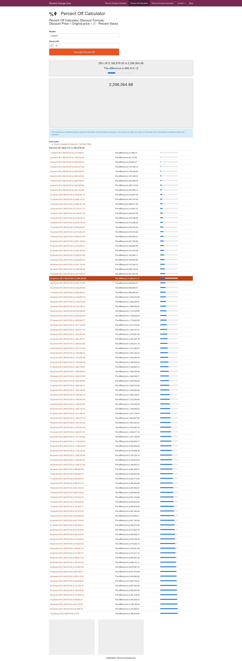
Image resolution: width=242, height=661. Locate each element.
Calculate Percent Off (84, 52)
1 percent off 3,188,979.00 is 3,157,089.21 (67, 152)
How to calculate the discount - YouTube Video (72, 144)
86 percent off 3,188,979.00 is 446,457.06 (67, 548)
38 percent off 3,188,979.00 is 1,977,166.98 (67, 325)
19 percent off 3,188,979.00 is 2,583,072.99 (67, 236)
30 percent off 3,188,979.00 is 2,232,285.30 (67, 287)
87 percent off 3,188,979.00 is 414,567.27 (67, 553)
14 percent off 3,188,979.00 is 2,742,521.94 (67, 213)
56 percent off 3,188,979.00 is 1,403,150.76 (67, 408)
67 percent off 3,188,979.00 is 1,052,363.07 (67, 460)
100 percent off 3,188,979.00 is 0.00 (64, 613)
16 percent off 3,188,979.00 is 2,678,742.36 (67, 222)
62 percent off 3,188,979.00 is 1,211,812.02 (67, 436)
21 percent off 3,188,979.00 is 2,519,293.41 (67, 246)
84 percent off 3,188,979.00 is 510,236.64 (67, 539)
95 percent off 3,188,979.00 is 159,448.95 (67, 590)
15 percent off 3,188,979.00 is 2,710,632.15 (67, 218)
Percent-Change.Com (60, 3)
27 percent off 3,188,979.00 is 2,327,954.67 (67, 273)
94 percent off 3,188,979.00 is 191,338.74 (67, 585)
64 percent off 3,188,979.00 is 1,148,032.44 (67, 446)
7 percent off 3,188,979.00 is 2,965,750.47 (67, 180)
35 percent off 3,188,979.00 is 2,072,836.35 (67, 311)
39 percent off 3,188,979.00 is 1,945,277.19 (67, 329)
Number (52, 31)
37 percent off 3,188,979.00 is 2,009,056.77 (67, 320)
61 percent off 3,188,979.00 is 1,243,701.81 (67, 432)
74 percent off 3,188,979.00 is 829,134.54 (67, 492)
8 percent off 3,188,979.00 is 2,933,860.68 (67, 185)
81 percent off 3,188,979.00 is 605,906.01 (67, 525)
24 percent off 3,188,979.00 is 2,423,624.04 (67, 259)
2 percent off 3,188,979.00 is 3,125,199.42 (67, 157)
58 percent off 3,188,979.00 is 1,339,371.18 (67, 418)
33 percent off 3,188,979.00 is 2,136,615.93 (67, 301)
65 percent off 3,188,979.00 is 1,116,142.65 (67, 450)
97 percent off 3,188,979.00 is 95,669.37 (66, 599)
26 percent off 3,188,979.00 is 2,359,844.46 (67, 269)
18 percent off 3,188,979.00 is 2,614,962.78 (67, 232)
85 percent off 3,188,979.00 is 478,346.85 (67, 543)
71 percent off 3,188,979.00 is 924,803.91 (67, 478)
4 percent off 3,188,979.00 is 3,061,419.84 (67, 166)
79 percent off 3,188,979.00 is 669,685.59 (67, 515)
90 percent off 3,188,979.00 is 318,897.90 (67, 567)
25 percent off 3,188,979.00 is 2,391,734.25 (67, 264)
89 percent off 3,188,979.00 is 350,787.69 (67, 562)
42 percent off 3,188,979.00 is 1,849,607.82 (67, 343)
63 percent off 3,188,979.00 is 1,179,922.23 (67, 441)
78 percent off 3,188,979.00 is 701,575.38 (67, 511)
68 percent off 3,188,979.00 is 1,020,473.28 (67, 464)
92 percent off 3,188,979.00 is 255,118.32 (67, 576)
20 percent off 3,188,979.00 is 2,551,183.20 (67, 241)
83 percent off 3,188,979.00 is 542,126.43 (67, 534)
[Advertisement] (121, 109)
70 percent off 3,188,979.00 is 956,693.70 (67, 474)
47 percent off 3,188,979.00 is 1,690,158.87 (67, 367)
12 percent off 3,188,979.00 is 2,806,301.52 (67, 204)
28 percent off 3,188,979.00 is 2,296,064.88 (68, 278)
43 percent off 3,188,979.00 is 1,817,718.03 (67, 348)
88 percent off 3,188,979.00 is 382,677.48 (67, 557)
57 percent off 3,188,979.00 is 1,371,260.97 (67, 413)
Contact (181, 3)
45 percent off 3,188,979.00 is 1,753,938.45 (67, 357)
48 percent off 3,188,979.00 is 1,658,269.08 (67, 371)
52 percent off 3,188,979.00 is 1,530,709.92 (67, 390)
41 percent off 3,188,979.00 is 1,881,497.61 (67, 339)
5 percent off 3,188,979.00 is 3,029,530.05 (67, 171)
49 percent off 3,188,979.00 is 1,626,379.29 (67, 376)
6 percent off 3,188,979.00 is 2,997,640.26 (67, 176)
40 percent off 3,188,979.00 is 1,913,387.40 (67, 334)
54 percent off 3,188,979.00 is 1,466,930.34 (67, 399)
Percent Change (116, 3)
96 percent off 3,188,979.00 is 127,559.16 (67, 595)
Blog (191, 3)
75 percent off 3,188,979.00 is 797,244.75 (67, 497)
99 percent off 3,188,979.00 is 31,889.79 (66, 609)
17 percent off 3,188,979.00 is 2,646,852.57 (67, 227)
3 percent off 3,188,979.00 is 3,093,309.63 (67, 162)
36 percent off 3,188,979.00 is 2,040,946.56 (67, 315)
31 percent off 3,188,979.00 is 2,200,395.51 (67, 292)
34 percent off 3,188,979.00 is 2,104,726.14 (67, 306)
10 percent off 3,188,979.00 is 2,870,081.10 (67, 194)
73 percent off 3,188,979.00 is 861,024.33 (67, 488)
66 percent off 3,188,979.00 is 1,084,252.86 (67, 455)
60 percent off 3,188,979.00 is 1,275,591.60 (67, 427)
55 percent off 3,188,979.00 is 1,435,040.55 (67, 404)
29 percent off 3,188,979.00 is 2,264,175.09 (67, 283)
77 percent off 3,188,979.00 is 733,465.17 (67, 506)
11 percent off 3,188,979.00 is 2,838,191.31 (67, 199)
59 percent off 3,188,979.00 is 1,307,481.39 (67, 422)
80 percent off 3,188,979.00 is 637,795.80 (67, 520)
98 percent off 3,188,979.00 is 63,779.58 (66, 604)
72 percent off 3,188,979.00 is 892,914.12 (67, 483)
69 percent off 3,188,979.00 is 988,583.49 (67, 469)
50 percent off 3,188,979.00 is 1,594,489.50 (67, 380)
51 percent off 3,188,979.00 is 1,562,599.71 (67, 385)
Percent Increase (163, 3)
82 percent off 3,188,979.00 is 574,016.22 (67, 529)
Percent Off (139, 3)
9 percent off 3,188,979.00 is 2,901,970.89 (67, 190)
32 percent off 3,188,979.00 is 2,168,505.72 (67, 297)
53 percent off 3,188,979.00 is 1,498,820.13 (67, 394)
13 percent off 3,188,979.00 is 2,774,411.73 (67, 208)
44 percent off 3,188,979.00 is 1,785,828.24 (67, 353)
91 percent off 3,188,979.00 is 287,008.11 (67, 571)
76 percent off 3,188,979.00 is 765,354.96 (67, 501)
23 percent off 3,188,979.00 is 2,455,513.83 (67, 255)
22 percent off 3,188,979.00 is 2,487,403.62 (67, 250)
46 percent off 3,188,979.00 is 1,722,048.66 (67, 362)
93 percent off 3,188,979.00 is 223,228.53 (67, 581)
